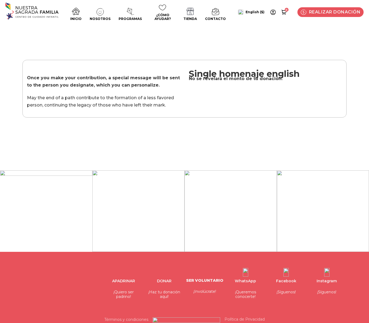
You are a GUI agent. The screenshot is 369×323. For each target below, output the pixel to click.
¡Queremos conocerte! (245, 294)
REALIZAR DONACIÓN (335, 12)
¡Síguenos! (286, 292)
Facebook (286, 281)
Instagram (327, 281)
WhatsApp (245, 281)
